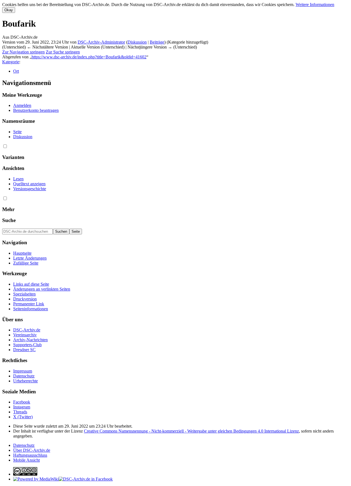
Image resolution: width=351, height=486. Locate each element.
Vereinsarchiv (25, 334)
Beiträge (157, 42)
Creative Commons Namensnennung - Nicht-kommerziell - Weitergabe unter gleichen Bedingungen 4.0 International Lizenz (191, 431)
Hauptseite (22, 253)
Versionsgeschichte (29, 188)
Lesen (18, 179)
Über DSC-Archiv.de (31, 450)
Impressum (22, 371)
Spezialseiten (24, 294)
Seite (17, 131)
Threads (20, 412)
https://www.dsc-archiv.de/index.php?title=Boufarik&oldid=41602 (89, 57)
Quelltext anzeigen (29, 183)
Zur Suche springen (63, 52)
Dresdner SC (24, 349)
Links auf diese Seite (31, 284)
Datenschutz (24, 376)
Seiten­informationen (30, 308)
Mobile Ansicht (26, 460)
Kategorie (10, 61)
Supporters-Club (27, 344)
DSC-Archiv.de (26, 330)
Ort (16, 71)
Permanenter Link (28, 304)
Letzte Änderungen (30, 258)
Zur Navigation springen (23, 52)
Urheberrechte (25, 381)
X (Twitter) (23, 416)
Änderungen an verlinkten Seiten (41, 289)
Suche (9, 220)
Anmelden (22, 105)
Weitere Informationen (315, 4)
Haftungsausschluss (30, 455)
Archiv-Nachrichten (30, 339)
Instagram (21, 407)
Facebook (21, 402)
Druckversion (25, 299)
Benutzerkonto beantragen (36, 110)
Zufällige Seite (25, 263)
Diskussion (137, 42)
